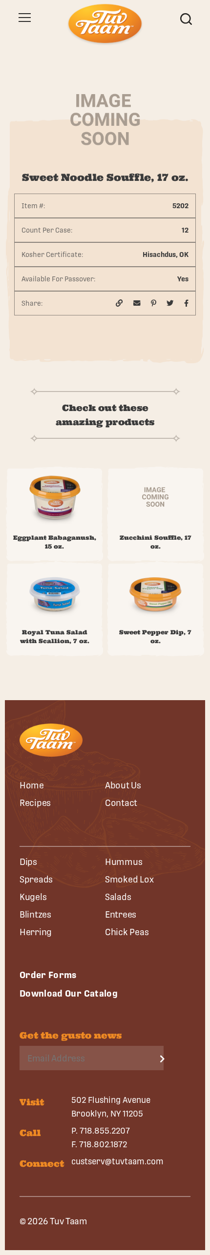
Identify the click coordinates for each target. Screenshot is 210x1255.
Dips (28, 862)
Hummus (123, 862)
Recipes (35, 803)
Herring (36, 932)
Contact (121, 803)
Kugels (33, 897)
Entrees (120, 914)
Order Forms (48, 975)
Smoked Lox (129, 879)
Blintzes (35, 914)
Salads (118, 897)
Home (32, 785)
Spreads (36, 879)
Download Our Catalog (69, 993)
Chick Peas (126, 932)
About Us (123, 785)
